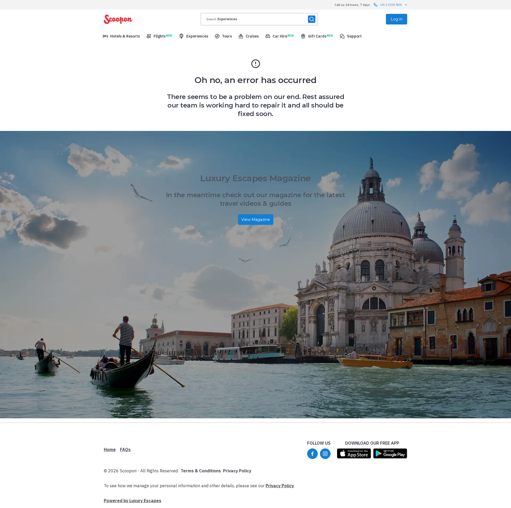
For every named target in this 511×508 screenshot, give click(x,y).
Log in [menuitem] (396, 19)
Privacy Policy (237, 470)
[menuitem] (121, 36)
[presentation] (259, 19)
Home (110, 449)
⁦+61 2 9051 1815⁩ (391, 5)
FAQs (125, 449)
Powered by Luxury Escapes (132, 500)
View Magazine (255, 219)
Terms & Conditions (201, 470)
